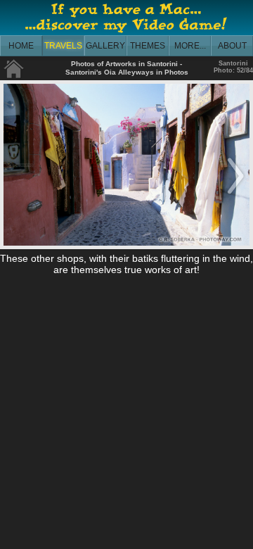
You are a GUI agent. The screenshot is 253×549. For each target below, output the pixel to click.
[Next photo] (235, 194)
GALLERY (105, 46)
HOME (21, 46)
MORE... (190, 46)
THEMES (147, 46)
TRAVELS (63, 46)
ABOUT (232, 46)
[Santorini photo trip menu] (14, 76)
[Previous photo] (17, 194)
